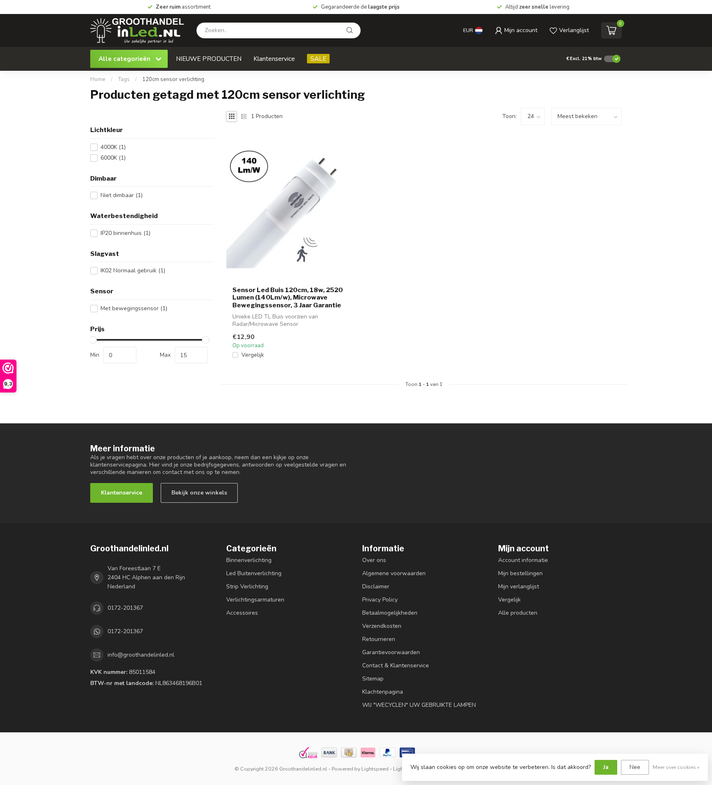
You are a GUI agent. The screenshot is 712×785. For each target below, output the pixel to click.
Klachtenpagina (382, 692)
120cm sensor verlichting (173, 79)
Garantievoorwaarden (391, 652)
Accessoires (242, 613)
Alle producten (517, 613)
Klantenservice (274, 58)
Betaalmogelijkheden (389, 613)
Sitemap (373, 679)
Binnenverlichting (249, 560)
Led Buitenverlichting (253, 573)
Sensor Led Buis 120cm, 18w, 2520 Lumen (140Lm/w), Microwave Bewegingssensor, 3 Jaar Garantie (287, 297)
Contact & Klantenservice (395, 665)
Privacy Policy (380, 600)
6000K (113, 158)
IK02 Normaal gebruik (133, 270)
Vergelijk (252, 355)
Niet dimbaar (122, 195)
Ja (606, 767)
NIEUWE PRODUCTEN (208, 58)
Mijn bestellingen (520, 573)
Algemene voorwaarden (394, 573)
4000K (113, 147)
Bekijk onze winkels (199, 493)
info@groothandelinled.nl (141, 655)
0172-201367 (125, 608)
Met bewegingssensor (134, 308)
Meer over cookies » (676, 767)
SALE (318, 58)
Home (97, 79)
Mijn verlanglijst (518, 586)
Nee (635, 767)
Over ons (374, 560)
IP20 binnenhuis (125, 233)
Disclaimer (375, 586)
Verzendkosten (381, 626)
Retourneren (378, 639)
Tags (124, 79)
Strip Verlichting (247, 586)
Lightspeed (375, 768)
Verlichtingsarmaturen (255, 600)
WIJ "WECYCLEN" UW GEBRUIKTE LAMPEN (419, 705)
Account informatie (523, 560)
